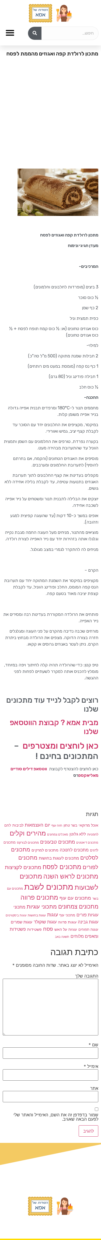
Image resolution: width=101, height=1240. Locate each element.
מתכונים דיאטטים (87, 842)
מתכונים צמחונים (78, 906)
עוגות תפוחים (88, 929)
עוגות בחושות (37, 915)
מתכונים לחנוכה (74, 850)
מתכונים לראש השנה (70, 876)
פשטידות (34, 929)
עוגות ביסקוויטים (16, 915)
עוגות (52, 914)
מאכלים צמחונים (57, 834)
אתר (94, 1088)
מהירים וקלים (28, 833)
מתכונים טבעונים (57, 842)
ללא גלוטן (77, 834)
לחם (7, 825)
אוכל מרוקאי (88, 825)
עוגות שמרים (21, 922)
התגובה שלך (86, 976)
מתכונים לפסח (62, 867)
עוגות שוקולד (45, 922)
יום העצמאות (37, 825)
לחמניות (92, 834)
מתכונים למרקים (45, 850)
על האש (60, 929)
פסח (48, 929)
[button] (10, 33)
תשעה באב (62, 937)
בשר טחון (70, 825)
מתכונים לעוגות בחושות (59, 858)
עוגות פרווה (67, 922)
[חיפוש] (34, 33)
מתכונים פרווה (39, 897)
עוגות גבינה (88, 922)
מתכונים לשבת (48, 887)
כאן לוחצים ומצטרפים (60, 746)
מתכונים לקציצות (23, 867)
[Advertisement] (50, 115)
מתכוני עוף (67, 915)
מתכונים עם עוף (75, 898)
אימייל (91, 1066)
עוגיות (72, 929)
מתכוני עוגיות (42, 906)
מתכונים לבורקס (28, 842)
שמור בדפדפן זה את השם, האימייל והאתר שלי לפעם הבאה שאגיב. (55, 1117)
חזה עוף (56, 825)
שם (93, 1044)
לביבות (17, 825)
